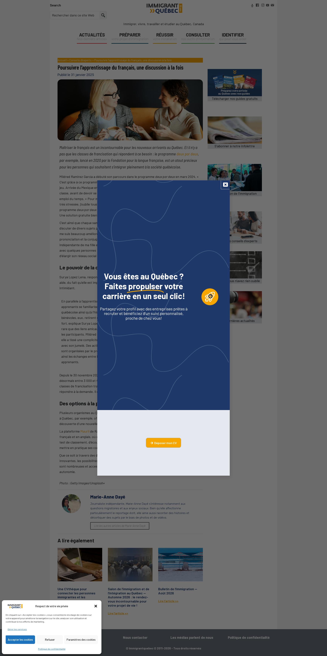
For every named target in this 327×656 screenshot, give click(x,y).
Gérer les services (17, 629)
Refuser (50, 639)
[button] (96, 606)
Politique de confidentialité (51, 648)
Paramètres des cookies (81, 639)
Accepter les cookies (20, 639)
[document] (163, 328)
